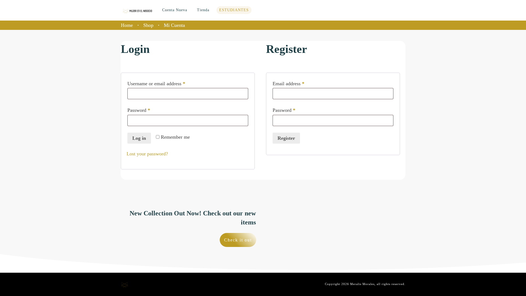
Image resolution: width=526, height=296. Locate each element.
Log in (139, 138)
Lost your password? (147, 153)
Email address (297, 83)
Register (286, 138)
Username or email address (165, 83)
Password (147, 110)
